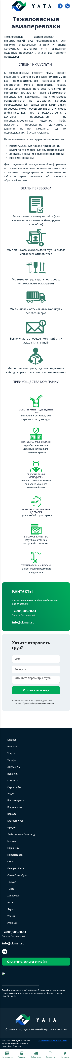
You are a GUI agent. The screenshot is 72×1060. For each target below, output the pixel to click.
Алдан (10, 793)
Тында (11, 888)
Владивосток (14, 807)
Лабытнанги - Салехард (21, 834)
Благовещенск (15, 800)
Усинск (11, 916)
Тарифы (11, 760)
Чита (10, 902)
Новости (12, 746)
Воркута (12, 813)
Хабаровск (13, 895)
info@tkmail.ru (23, 622)
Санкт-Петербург (17, 875)
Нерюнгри (13, 847)
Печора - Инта (15, 868)
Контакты (12, 780)
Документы (13, 766)
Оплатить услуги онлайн (27, 962)
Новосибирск (14, 854)
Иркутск (12, 827)
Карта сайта (14, 787)
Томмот (11, 881)
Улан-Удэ (12, 922)
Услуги (11, 753)
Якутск (11, 909)
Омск (10, 861)
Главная (12, 739)
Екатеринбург (15, 820)
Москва (11, 841)
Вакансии (12, 773)
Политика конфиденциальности (52, 1040)
